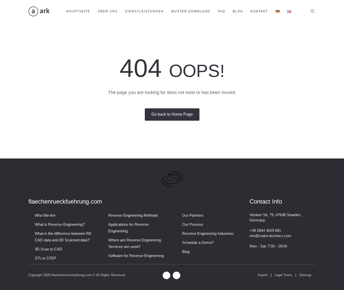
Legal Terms (283, 275)
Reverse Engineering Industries (208, 233)
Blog (238, 11)
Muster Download (190, 11)
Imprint (263, 275)
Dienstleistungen (144, 11)
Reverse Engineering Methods (133, 215)
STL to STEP (45, 258)
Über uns (108, 11)
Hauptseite (78, 11)
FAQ (221, 11)
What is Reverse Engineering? (60, 224)
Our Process (192, 224)
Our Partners (192, 215)
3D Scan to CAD (48, 249)
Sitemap (305, 275)
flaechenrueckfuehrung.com (71, 275)
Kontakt (259, 11)
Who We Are (45, 215)
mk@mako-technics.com (270, 236)
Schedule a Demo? (198, 242)
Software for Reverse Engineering (136, 255)
